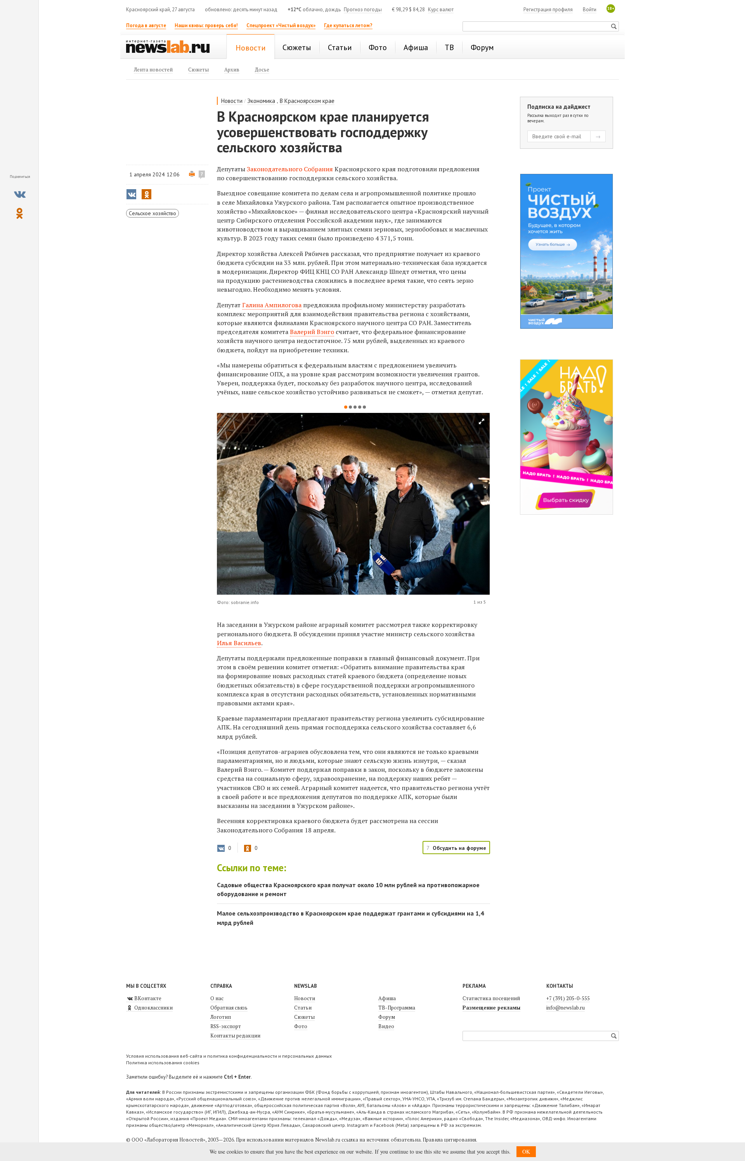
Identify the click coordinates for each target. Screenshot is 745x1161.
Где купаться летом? (348, 25)
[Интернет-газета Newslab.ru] (171, 47)
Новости (232, 100)
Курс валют (441, 9)
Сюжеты (304, 1016)
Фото (300, 1026)
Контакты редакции (235, 1035)
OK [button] (526, 1151)
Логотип (220, 1016)
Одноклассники (153, 1007)
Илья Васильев (239, 643)
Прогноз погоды (363, 9)
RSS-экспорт (225, 1026)
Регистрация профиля (548, 9)
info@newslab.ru (565, 1007)
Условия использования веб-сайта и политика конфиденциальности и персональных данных (229, 1056)
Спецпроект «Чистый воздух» (280, 25)
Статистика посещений (491, 998)
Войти (589, 9)
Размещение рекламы (491, 1007)
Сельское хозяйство (152, 213)
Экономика (261, 100)
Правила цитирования (449, 1139)
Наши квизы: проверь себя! (206, 25)
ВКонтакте (147, 998)
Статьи (303, 1007)
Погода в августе (146, 25)
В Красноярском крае (307, 100)
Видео (386, 1026)
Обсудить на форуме (459, 847)
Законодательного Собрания (290, 169)
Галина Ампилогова (271, 305)
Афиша (387, 998)
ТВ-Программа (396, 1007)
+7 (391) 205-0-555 (568, 998)
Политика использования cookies (162, 1062)
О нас (217, 998)
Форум (386, 1016)
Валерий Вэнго (312, 331)
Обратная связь (229, 1007)
